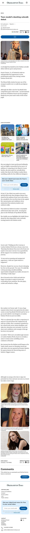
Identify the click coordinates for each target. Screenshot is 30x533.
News (2, 13)
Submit (24, 185)
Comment (25, 477)
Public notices (4, 497)
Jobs (2, 496)
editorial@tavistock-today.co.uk (12, 530)
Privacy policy (4, 494)
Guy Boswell (5, 24)
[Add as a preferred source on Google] (15, 32)
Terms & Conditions (6, 491)
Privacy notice (16, 189)
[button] (3, 3)
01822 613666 (9, 527)
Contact (3, 493)
